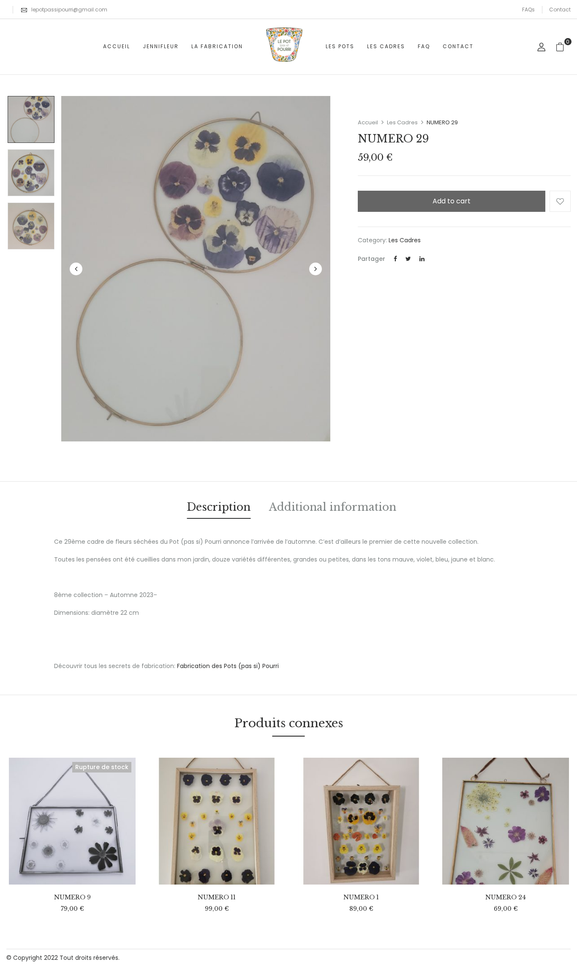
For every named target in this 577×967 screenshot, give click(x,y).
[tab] (218, 509)
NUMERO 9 (72, 897)
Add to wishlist (560, 201)
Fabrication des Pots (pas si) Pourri (228, 666)
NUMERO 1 (361, 897)
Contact (560, 9)
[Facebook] (395, 259)
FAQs (528, 9)
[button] (563, 46)
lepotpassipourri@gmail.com (69, 9)
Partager (371, 259)
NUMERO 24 (505, 897)
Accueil (368, 122)
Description (218, 507)
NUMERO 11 (217, 897)
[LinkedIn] (422, 259)
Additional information (332, 507)
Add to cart (452, 201)
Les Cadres (402, 122)
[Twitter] (408, 259)
